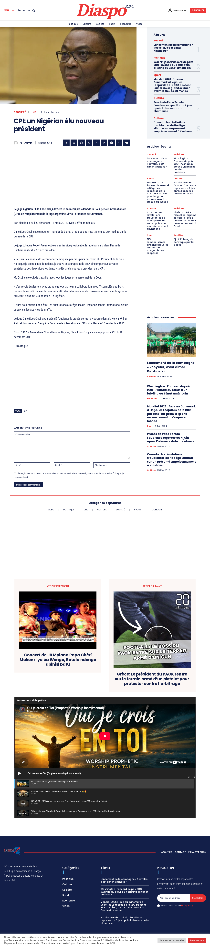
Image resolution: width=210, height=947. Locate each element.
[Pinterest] (96, 143)
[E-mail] (119, 143)
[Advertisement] (71, 173)
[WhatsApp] (81, 143)
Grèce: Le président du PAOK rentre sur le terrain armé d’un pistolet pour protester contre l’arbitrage (152, 679)
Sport (157, 75)
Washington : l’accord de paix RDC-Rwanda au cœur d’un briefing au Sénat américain (173, 65)
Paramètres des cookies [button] (171, 940)
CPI (25, 411)
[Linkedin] (104, 143)
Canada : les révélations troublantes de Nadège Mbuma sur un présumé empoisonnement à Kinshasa (173, 127)
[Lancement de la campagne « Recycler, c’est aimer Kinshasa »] (171, 340)
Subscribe (198, 898)
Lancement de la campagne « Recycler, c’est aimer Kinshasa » (173, 47)
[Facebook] (66, 143)
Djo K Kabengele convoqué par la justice (184, 242)
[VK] (126, 143)
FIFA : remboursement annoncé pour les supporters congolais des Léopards (157, 246)
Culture (159, 98)
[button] (27, 10)
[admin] (17, 143)
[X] (74, 143)
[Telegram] (111, 143)
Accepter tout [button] (197, 940)
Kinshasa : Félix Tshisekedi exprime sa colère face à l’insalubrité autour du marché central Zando (185, 219)
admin (28, 142)
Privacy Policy (187, 905)
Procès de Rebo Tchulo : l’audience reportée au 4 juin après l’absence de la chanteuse (173, 107)
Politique (159, 57)
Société (20, 112)
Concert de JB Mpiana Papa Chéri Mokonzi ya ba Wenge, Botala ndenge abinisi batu (58, 660)
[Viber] (89, 143)
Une (33, 112)
